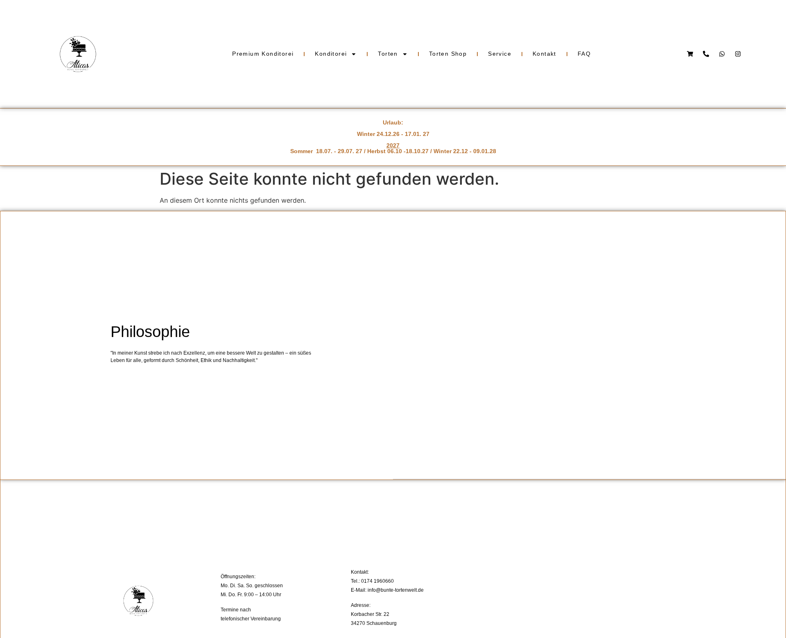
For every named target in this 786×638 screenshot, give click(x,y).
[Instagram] (738, 54)
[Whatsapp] (722, 54)
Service (499, 53)
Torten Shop (448, 53)
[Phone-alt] (706, 54)
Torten (388, 53)
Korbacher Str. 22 (370, 614)
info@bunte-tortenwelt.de (396, 590)
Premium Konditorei (263, 53)
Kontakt (544, 53)
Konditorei (331, 53)
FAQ (584, 53)
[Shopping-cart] (690, 54)
